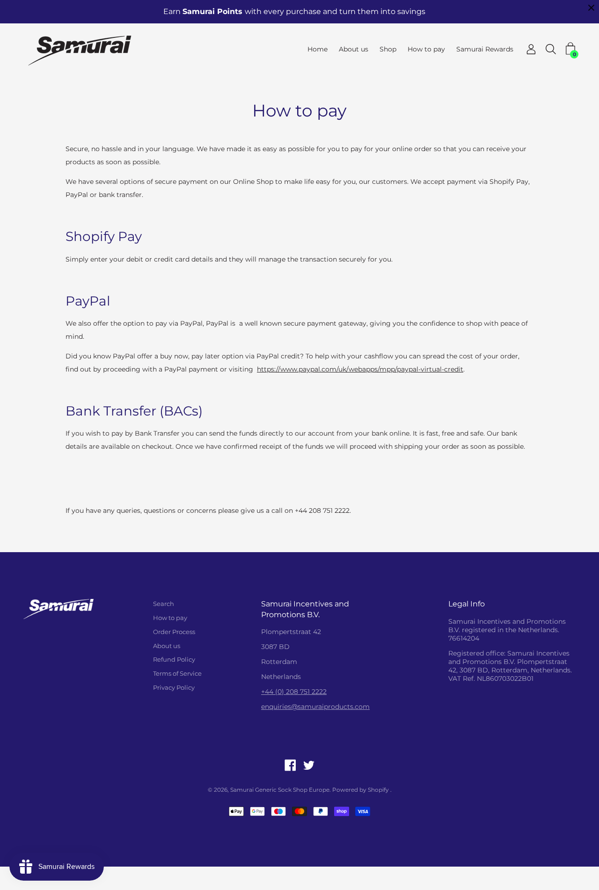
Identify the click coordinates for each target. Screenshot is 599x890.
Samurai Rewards (484, 49)
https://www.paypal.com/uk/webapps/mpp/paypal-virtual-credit (360, 369)
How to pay (426, 49)
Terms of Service (177, 673)
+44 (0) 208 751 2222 (294, 691)
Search (163, 603)
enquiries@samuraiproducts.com (315, 706)
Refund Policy (174, 659)
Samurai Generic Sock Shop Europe (279, 789)
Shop (388, 49)
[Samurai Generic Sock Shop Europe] (81, 49)
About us (353, 49)
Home (317, 49)
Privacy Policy (174, 687)
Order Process (174, 631)
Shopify (378, 789)
